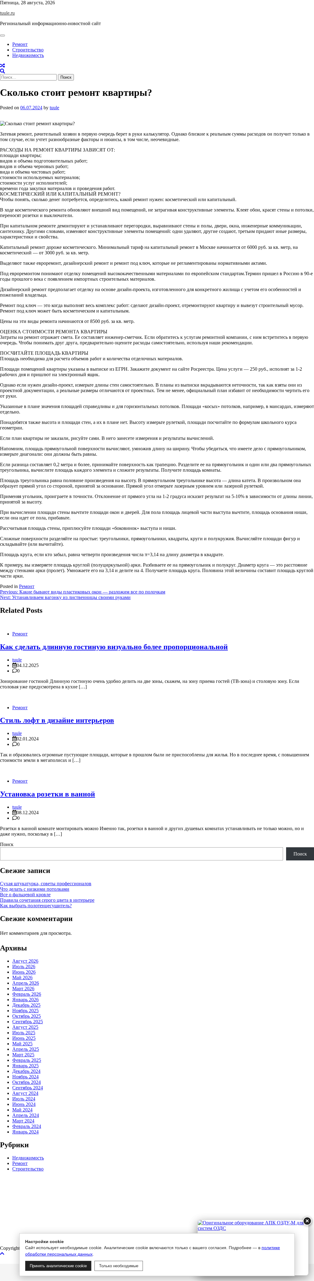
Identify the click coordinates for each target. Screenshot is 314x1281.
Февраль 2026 (26, 994)
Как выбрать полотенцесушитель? (36, 905)
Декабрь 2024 (26, 1071)
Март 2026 (23, 988)
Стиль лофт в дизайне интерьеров (57, 720)
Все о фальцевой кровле (25, 894)
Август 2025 (25, 1027)
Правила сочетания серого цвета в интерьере (47, 900)
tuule (54, 107)
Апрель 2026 (25, 983)
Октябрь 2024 (26, 1082)
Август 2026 (25, 961)
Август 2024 (25, 1093)
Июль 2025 (23, 1032)
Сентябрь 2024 (27, 1087)
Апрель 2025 (25, 1049)
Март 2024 (23, 1120)
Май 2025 (22, 1043)
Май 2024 (22, 1109)
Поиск (6, 844)
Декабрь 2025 (26, 1005)
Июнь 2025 (24, 1038)
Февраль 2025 (26, 1060)
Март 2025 (23, 1054)
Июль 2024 (23, 1098)
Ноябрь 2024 (25, 1076)
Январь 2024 (25, 1131)
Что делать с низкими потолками (34, 889)
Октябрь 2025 (26, 1016)
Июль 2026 (23, 966)
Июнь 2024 (24, 1104)
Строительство (28, 49)
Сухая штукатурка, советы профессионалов (45, 883)
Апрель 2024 (25, 1115)
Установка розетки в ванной (47, 794)
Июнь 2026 (24, 972)
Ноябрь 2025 (25, 1010)
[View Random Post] (2, 65)
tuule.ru (7, 13)
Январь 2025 (25, 1065)
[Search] (2, 71)
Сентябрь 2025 (27, 1021)
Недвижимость (28, 55)
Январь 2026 (25, 999)
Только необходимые (118, 1266)
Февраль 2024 (26, 1126)
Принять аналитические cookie (58, 1266)
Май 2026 (22, 977)
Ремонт (20, 44)
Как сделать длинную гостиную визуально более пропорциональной (114, 647)
